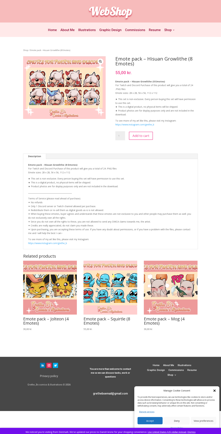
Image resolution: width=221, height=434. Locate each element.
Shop (168, 30)
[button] (214, 390)
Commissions (135, 30)
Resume (155, 30)
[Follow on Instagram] (49, 365)
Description (34, 156)
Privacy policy (49, 376)
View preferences (203, 420)
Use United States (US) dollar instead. (167, 432)
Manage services (146, 411)
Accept (150, 420)
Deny (177, 420)
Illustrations (87, 30)
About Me (67, 30)
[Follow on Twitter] (55, 365)
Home (52, 30)
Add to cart (141, 136)
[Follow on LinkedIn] (42, 365)
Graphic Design (110, 30)
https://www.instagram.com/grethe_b (134, 124)
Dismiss (191, 432)
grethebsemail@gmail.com (110, 393)
